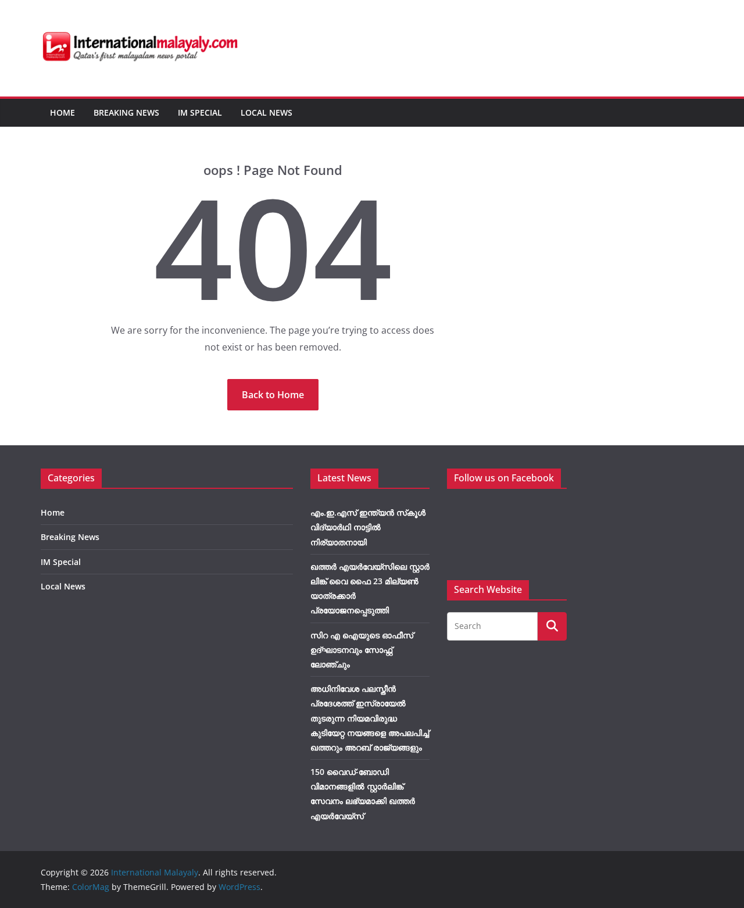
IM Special (200, 112)
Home (62, 112)
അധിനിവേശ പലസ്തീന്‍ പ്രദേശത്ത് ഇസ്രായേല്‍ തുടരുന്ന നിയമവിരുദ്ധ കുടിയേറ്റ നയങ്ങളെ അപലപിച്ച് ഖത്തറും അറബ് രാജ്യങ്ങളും (369, 718)
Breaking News (126, 112)
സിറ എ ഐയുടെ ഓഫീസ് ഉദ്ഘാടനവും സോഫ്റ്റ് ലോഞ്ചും (361, 650)
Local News (266, 112)
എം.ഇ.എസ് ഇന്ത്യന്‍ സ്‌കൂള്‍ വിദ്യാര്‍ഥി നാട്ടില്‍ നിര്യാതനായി (367, 527)
